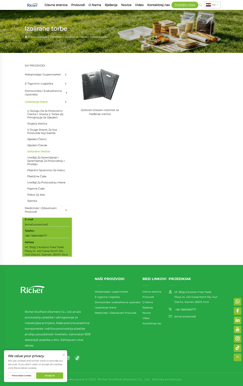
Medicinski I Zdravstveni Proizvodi (41, 210)
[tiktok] (77, 358)
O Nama (95, 5)
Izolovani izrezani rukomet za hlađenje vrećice (100, 112)
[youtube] (237, 329)
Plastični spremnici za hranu (46, 170)
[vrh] (237, 357)
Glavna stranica (56, 5)
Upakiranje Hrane (76, 36)
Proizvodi (78, 5)
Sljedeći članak (37, 145)
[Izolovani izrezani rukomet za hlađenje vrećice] (100, 83)
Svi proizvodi (35, 65)
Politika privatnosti (167, 379)
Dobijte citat (185, 5)
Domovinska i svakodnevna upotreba (43, 92)
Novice (126, 5)
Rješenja (111, 5)
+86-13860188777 (36, 235)
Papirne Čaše (36, 188)
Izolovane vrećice (38, 151)
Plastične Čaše (36, 176)
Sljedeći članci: (37, 139)
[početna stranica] (32, 4)
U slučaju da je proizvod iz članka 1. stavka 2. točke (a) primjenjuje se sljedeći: (45, 114)
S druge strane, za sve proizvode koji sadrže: (42, 131)
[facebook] (237, 311)
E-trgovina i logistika (39, 83)
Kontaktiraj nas (158, 5)
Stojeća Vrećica (37, 123)
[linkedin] (237, 320)
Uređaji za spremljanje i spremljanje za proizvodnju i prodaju (46, 161)
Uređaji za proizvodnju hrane (46, 182)
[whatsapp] (237, 302)
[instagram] (67, 358)
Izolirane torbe (99, 36)
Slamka (32, 200)
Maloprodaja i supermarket (43, 74)
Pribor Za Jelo (36, 194)
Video (139, 5)
